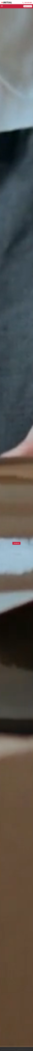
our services (16, 543)
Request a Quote (27, 6)
